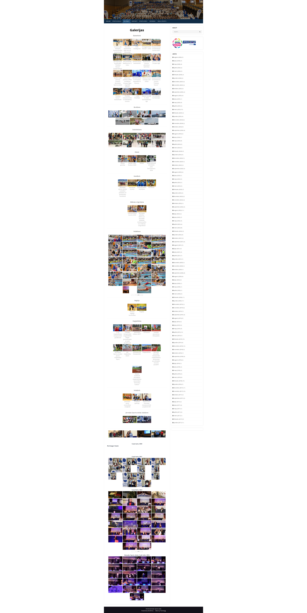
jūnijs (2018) (177, 367)
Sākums (108, 21)
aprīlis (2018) (177, 374)
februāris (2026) (178, 74)
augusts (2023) (178, 172)
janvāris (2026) (178, 78)
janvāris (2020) (178, 301)
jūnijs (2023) (177, 175)
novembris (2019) (178, 307)
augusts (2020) (178, 276)
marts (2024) (177, 147)
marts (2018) (177, 377)
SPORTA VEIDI (143, 21)
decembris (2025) (178, 81)
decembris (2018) (178, 346)
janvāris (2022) (178, 234)
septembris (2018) (178, 356)
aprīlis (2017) (177, 412)
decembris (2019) (178, 304)
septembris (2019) (178, 314)
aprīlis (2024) (177, 144)
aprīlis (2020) (177, 290)
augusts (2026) (178, 57)
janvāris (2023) (178, 193)
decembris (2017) (178, 388)
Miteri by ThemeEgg (160, 610)
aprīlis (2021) (177, 255)
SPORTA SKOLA (116, 21)
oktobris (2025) (178, 88)
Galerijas (126, 21)
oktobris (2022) (178, 203)
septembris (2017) (178, 398)
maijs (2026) (177, 64)
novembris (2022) (178, 200)
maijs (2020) (177, 287)
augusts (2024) (178, 134)
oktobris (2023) (178, 165)
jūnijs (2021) (177, 252)
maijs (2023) (177, 179)
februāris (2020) (178, 297)
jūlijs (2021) (177, 248)
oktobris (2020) (178, 269)
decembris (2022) (178, 196)
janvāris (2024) (178, 154)
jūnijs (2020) (177, 283)
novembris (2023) (178, 161)
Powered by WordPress (147, 610)
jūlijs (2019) (177, 321)
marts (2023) (177, 186)
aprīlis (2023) (177, 182)
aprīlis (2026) (177, 67)
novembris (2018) (178, 349)
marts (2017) (177, 415)
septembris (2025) (178, 92)
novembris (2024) (178, 123)
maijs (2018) (177, 370)
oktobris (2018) (178, 353)
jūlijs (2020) (177, 280)
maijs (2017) (177, 408)
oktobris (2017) (178, 395)
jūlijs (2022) (177, 214)
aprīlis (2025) (177, 106)
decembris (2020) (178, 262)
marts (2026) (177, 71)
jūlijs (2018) (177, 363)
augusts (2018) (178, 360)
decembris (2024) (178, 120)
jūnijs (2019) (177, 325)
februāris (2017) (178, 419)
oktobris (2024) (178, 127)
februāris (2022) (178, 231)
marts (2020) (177, 294)
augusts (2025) (178, 95)
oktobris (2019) (178, 311)
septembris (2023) (178, 168)
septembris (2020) (178, 273)
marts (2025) (177, 109)
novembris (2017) (178, 391)
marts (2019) (177, 335)
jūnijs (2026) (177, 61)
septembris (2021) (178, 241)
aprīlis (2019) (177, 332)
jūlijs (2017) (177, 401)
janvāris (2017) (178, 422)
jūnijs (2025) (177, 99)
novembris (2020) (178, 266)
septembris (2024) (178, 130)
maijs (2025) (177, 102)
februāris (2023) (178, 189)
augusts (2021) (178, 245)
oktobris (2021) (178, 238)
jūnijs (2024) (177, 137)
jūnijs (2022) (177, 217)
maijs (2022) (177, 221)
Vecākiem (152, 21)
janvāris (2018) (178, 384)
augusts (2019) (178, 318)
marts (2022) (177, 228)
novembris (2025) (178, 85)
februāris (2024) (178, 151)
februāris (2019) (178, 339)
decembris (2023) (178, 158)
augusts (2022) (178, 210)
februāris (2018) (178, 381)
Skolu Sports (162, 21)
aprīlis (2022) (177, 224)
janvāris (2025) (178, 116)
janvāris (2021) (178, 259)
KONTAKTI (134, 21)
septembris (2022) (178, 207)
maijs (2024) (177, 140)
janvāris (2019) (178, 342)
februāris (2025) (178, 113)
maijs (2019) (177, 328)
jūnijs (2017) (177, 405)
